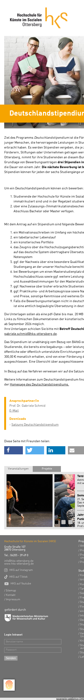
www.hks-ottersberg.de (19, 563)
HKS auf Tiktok (16, 577)
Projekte (47, 468)
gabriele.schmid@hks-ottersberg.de (30, 334)
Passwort (11, 650)
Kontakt (10, 595)
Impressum (13, 599)
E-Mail (14, 410)
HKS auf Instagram (18, 570)
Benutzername (14, 641)
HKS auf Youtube (17, 583)
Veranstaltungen (18, 468)
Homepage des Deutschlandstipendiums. (39, 384)
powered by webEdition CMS (70, 699)
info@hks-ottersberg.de (18, 561)
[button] (13, 450)
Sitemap (11, 590)
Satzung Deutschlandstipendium (35, 424)
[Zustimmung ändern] (9, 685)
